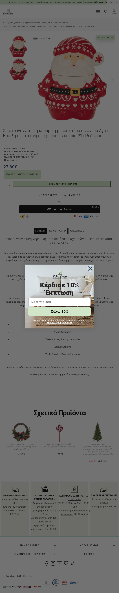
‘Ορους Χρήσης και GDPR (60, 322)
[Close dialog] (90, 268)
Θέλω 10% (59, 311)
